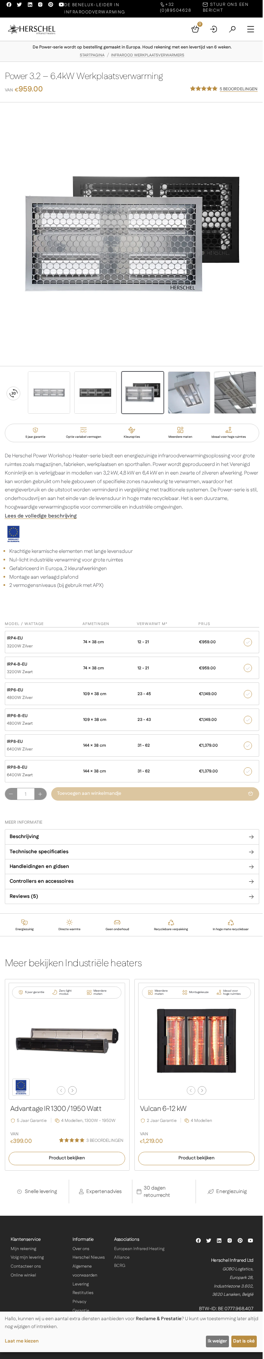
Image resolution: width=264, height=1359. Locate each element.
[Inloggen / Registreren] (214, 29)
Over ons (81, 1249)
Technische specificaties (39, 851)
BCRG (119, 1266)
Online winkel (23, 1275)
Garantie (81, 1311)
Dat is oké (244, 1341)
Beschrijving (24, 836)
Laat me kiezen (21, 1341)
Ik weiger (217, 1341)
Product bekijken (67, 1158)
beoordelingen (238, 89)
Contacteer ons (26, 1266)
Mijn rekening (23, 1249)
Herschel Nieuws (89, 1257)
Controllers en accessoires (42, 881)
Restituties (83, 1293)
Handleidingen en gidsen (39, 866)
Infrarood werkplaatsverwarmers (147, 55)
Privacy (79, 1302)
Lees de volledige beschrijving (41, 516)
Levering (81, 1284)
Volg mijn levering (27, 1257)
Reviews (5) (24, 896)
